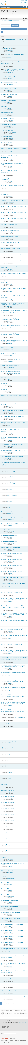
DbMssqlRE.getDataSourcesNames (8, 124)
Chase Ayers (9, 724)
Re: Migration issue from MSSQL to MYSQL (10, 753)
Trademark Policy (23, 1040)
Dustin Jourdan (9, 398)
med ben (8, 507)
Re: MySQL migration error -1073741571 (9, 770)
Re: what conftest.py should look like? (9, 94)
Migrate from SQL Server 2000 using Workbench (11, 918)
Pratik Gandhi (9, 951)
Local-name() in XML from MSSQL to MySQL (10, 248)
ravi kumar (9, 90)
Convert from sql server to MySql (8, 511)
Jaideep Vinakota (10, 412)
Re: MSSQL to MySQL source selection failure (10, 371)
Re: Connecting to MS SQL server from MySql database (12, 416)
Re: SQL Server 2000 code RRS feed (8, 353)
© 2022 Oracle (12, 1038)
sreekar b (8, 425)
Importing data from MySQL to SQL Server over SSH (12, 741)
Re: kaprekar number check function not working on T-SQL (13, 206)
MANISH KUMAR (10, 859)
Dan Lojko (9, 792)
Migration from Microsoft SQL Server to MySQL (15, 39)
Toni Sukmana (9, 908)
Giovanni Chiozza (10, 872)
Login (21, 2)
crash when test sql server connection (9, 224)
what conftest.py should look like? (8, 88)
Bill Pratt (8, 718)
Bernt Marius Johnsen (11, 452)
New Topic (14, 28)
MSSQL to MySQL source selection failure (10, 365)
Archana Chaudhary (10, 531)
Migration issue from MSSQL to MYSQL (9, 747)
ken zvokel (9, 114)
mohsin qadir (9, 126)
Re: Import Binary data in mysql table (9, 535)
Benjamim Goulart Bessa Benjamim (13, 373)
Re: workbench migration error (7, 118)
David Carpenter (10, 138)
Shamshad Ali (9, 151)
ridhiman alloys (10, 349)
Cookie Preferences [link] (6, 1042)
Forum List (3, 14)
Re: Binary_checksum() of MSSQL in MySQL (10, 242)
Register (25, 2)
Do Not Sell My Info (9, 1040)
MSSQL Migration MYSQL (6, 136)
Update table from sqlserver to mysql (9, 876)
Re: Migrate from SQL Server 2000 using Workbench (12, 924)
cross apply (3, 377)
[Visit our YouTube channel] (8, 1028)
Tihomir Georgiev (10, 120)
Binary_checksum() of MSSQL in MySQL (9, 236)
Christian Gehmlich (10, 878)
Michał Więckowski (10, 519)
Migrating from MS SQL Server (7, 790)
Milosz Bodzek (9, 440)
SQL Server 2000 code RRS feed (7, 347)
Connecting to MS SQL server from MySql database (12, 410)
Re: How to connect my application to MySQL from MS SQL (13, 476)
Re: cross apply (4, 383)
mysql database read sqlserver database (9, 906)
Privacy (2, 1040)
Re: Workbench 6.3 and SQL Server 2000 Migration (11, 984)
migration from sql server (6, 505)
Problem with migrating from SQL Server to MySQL (12, 517)
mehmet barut (9, 465)
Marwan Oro (9, 579)
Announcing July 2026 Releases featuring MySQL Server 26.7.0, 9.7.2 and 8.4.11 (10, 21)
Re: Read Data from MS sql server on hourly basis (11, 553)
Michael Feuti (9, 78)
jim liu (8, 226)
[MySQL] (4, 3)
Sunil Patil (9, 778)
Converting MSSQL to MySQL (7, 130)
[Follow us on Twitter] (5, 1028)
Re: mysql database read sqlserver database (10, 912)
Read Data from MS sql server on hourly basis (10, 547)
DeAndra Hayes (9, 513)
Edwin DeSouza (10, 65)
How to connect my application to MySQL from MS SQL (13, 470)
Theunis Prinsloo (10, 766)
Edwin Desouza (9, 42)
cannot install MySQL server (20, 717)
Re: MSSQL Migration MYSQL (7, 142)
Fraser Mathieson (10, 361)
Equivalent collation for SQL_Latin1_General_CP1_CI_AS (13, 444)
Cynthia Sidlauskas (10, 367)
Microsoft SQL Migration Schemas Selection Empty (12, 456)
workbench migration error (7, 112)
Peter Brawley (9, 144)
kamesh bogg (9, 269)
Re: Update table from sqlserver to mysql (9, 882)
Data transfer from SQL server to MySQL (9, 776)
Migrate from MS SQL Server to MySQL (9, 990)
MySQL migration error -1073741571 (8, 765)
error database (4, 106)
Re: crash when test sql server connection (10, 230)
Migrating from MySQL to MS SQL (8, 76)
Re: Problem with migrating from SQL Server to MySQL (12, 523)
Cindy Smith (9, 742)
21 (12, 32)
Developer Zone (5, 7)
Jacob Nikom (9, 586)
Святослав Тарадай (10, 202)
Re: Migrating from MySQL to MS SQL (9, 82)
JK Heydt (8, 379)
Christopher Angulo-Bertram (12, 471)
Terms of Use (16, 1040)
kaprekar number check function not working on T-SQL (12, 200)
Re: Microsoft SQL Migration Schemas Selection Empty (12, 729)
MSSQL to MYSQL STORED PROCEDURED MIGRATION (12, 577)
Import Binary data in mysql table (8, 529)
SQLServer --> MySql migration (7, 870)
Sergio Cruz (9, 108)
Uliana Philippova (10, 84)
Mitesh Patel (9, 748)
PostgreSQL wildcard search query (8, 100)
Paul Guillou (9, 920)
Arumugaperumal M (10, 446)
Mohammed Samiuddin (11, 132)
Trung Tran (9, 238)
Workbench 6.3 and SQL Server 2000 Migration (11, 978)
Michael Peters (9, 458)
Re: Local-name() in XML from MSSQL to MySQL (11, 254)
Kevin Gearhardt (10, 979)
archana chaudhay (10, 549)
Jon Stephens (9, 96)
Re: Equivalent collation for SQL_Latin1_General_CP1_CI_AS (13, 450)
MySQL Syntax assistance (19, 359)
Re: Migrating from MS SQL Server (8, 796)
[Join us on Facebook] (2, 1028)
